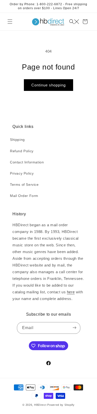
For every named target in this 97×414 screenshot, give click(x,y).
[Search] (74, 21)
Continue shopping (48, 85)
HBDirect (40, 404)
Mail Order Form (24, 196)
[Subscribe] (74, 328)
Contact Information (27, 162)
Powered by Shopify (61, 404)
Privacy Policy (22, 173)
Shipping (17, 140)
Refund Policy (22, 151)
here (71, 292)
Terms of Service (24, 185)
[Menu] (9, 21)
